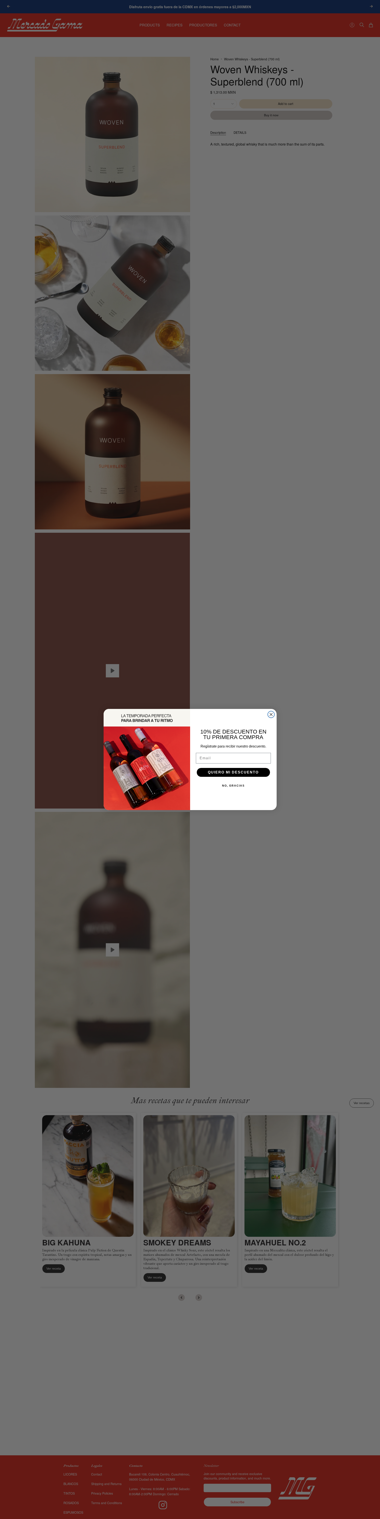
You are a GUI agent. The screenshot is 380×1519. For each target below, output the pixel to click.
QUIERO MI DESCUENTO (233, 772)
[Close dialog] (271, 714)
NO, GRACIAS (233, 785)
